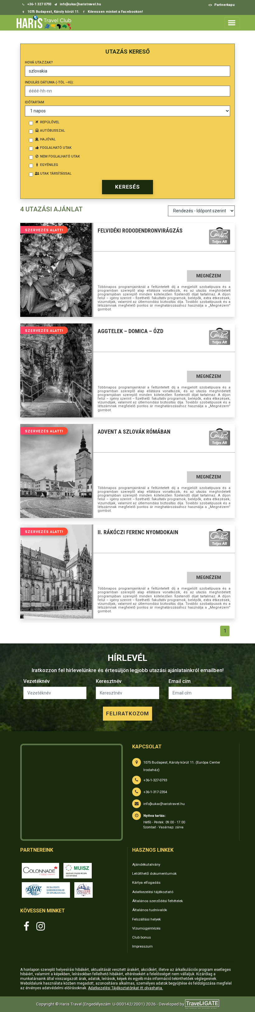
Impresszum (142, 946)
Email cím (180, 681)
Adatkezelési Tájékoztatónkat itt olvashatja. (125, 988)
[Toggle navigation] (231, 22)
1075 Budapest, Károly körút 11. (52, 12)
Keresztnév (109, 681)
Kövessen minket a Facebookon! (115, 12)
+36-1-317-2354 (155, 792)
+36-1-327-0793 (155, 780)
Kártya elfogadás (146, 882)
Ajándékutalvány (146, 864)
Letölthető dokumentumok (154, 873)
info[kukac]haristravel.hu (164, 804)
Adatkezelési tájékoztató (152, 892)
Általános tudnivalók (149, 910)
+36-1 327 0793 (38, 4)
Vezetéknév (36, 681)
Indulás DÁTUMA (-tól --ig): (49, 82)
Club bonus (141, 937)
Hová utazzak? (39, 62)
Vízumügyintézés (146, 928)
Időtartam (34, 102)
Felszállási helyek (146, 919)
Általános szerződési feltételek (157, 901)
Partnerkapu (224, 5)
